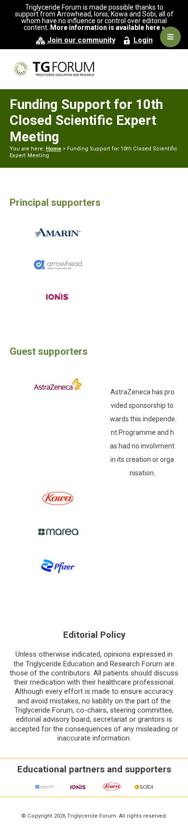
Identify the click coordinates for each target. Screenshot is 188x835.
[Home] (94, 68)
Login (143, 40)
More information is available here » (107, 27)
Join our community (81, 40)
